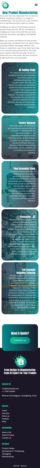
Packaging (6, 454)
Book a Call (6, 432)
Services (5, 413)
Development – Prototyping (13, 451)
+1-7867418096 (8, 391)
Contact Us (6, 438)
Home (4, 411)
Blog (4, 422)
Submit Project (8, 435)
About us (5, 416)
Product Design (8, 448)
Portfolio (5, 419)
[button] (36, 5)
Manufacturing (8, 457)
